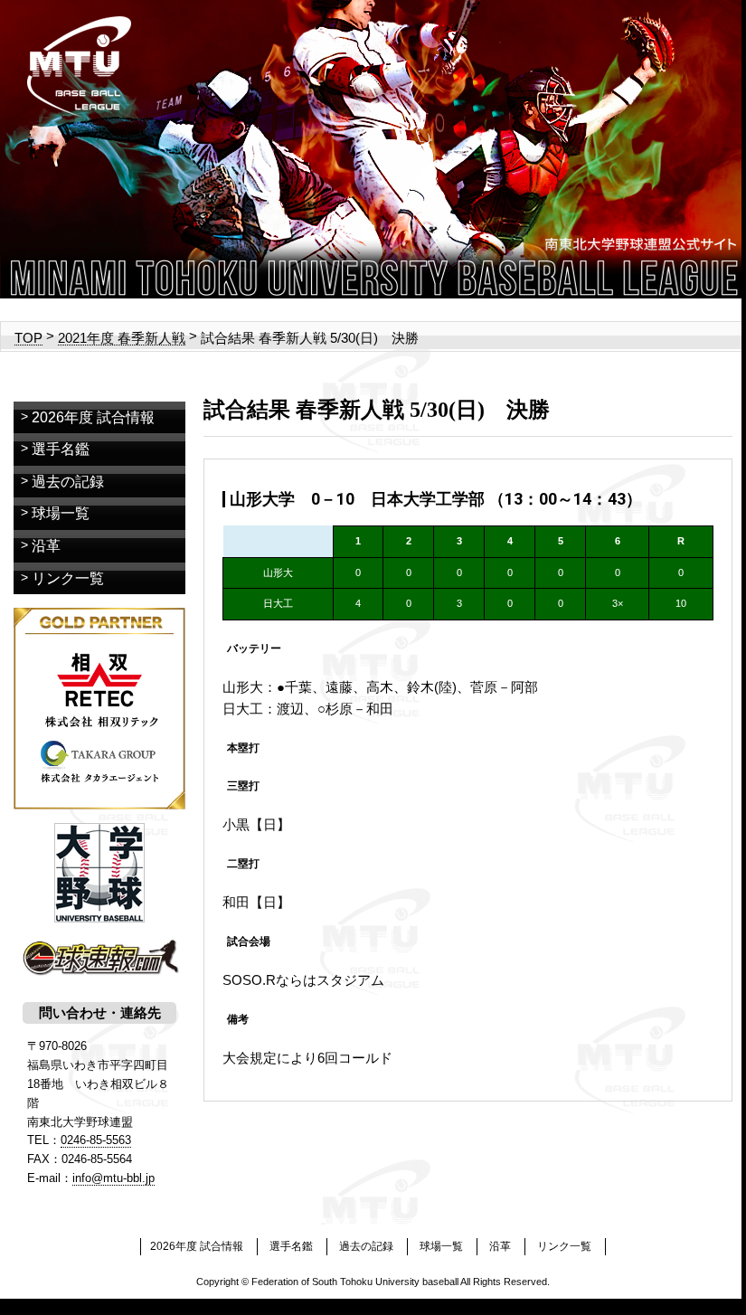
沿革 (46, 545)
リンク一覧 (68, 578)
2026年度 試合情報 (93, 417)
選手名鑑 (61, 449)
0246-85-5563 (96, 1140)
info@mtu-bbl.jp (113, 1178)
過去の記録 (68, 481)
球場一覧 (61, 513)
